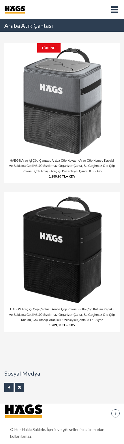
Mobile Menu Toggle (114, 9)
